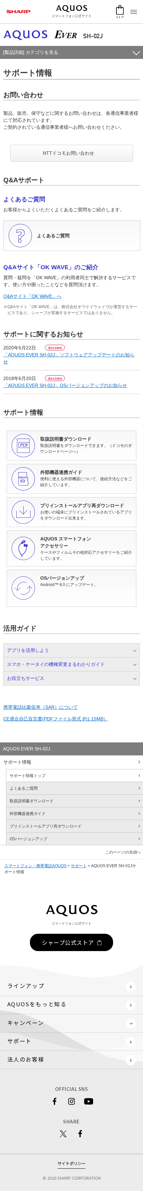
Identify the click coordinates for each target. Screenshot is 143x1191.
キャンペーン (25, 1023)
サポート (79, 866)
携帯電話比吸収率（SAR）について (40, 707)
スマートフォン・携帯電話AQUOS (35, 866)
